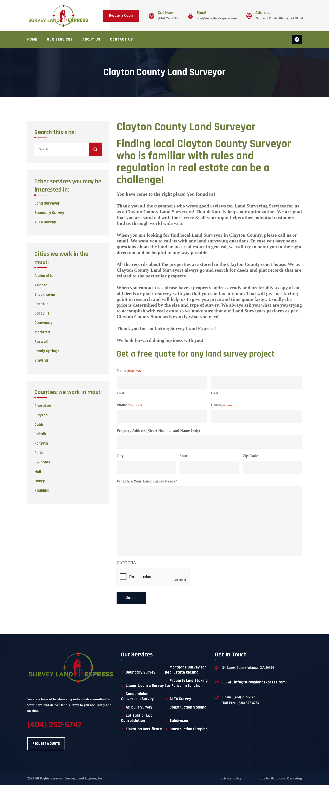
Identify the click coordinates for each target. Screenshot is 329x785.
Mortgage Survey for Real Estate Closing (185, 670)
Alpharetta (43, 275)
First (120, 393)
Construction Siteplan (189, 729)
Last (214, 393)
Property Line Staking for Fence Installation (186, 683)
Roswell (41, 341)
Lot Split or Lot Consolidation (136, 718)
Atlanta (40, 285)
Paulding (41, 490)
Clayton (41, 415)
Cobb (38, 424)
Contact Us (121, 39)
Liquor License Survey (145, 685)
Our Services (60, 39)
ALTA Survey (45, 222)
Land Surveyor (47, 203)
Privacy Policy (230, 778)
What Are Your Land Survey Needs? (147, 481)
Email (223, 405)
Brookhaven (44, 294)
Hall (37, 471)
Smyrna (41, 360)
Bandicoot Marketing (286, 778)
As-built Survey (139, 707)
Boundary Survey (49, 212)
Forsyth (41, 443)
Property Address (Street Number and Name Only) (158, 430)
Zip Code (250, 456)
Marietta (42, 332)
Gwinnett (42, 462)
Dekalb (40, 434)
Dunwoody (43, 322)
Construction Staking (188, 707)
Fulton (40, 452)
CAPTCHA (126, 563)
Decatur (41, 304)
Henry (39, 481)
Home (32, 39)
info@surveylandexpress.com (217, 18)
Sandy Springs (46, 351)
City (120, 456)
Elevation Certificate (144, 729)
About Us (91, 39)
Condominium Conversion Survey (137, 696)
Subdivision (179, 720)
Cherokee (42, 405)
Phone (129, 405)
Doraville (42, 313)
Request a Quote (121, 15)
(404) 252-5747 (168, 18)
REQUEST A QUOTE (46, 743)
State (183, 456)
